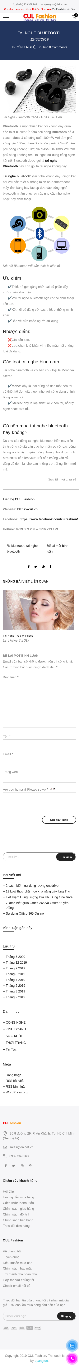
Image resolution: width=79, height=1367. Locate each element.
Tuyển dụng (11, 1257)
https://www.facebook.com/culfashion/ (49, 519)
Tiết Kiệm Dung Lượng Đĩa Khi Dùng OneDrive (39, 897)
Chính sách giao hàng (18, 1208)
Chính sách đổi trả (16, 1214)
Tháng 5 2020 (15, 957)
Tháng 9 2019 (15, 968)
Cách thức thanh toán (18, 1203)
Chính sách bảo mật (17, 1268)
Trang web (10, 772)
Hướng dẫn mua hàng (18, 1197)
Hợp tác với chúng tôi (18, 1280)
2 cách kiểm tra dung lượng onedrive (32, 885)
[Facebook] (6, 1165)
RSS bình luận (16, 1086)
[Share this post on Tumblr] (50, 563)
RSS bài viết (15, 1081)
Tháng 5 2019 (15, 985)
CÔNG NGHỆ (25, 47)
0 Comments (58, 47)
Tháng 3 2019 (15, 991)
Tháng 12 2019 (16, 962)
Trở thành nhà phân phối (20, 1274)
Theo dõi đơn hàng (16, 1226)
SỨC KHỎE (14, 1036)
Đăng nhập (13, 1075)
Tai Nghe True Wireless (18, 635)
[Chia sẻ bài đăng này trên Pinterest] (43, 563)
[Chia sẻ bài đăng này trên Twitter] (35, 563)
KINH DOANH (16, 1029)
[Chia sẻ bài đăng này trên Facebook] (29, 563)
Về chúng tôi (12, 1251)
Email (8, 754)
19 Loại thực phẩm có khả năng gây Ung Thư (38, 891)
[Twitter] (14, 1165)
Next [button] (72, 616)
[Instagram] (23, 1165)
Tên (7, 736)
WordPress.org (16, 1092)
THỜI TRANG (16, 1043)
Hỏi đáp (8, 1191)
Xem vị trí (11, 1138)
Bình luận (11, 677)
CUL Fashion (37, 1356)
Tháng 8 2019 (15, 974)
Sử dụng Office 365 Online (25, 913)
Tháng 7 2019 (15, 980)
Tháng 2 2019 (15, 997)
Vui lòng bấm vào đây (63, 9)
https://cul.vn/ (27, 509)
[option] (39, 617)
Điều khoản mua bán (17, 1263)
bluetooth (17, 546)
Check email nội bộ (16, 1286)
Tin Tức (42, 47)
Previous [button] (6, 616)
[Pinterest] (30, 1165)
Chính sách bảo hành (18, 1220)
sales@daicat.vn (21, 1147)
